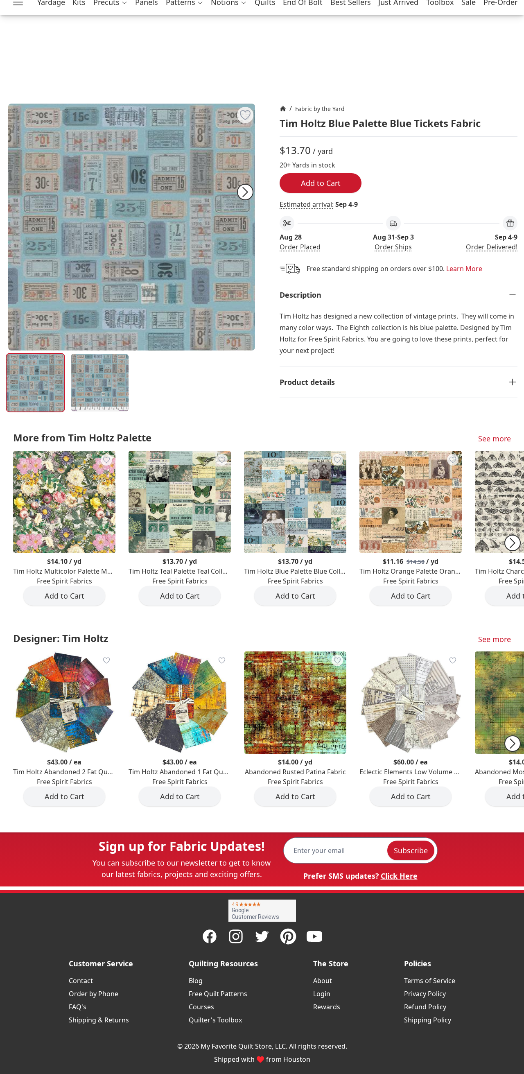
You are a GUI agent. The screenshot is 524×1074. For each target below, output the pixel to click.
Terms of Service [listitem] (429, 980)
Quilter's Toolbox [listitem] (215, 1019)
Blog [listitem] (196, 980)
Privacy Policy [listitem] (425, 993)
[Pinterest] (288, 936)
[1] (100, 383)
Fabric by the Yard (320, 109)
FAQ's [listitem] (77, 1006)
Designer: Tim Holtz (60, 638)
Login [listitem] (321, 993)
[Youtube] (314, 936)
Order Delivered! (491, 246)
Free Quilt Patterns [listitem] (218, 993)
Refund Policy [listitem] (425, 1006)
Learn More (464, 268)
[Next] (245, 192)
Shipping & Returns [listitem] (99, 1019)
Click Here (399, 876)
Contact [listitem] (81, 980)
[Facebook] (209, 936)
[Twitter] (262, 936)
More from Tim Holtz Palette (82, 437)
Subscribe (411, 850)
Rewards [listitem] (326, 1006)
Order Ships (393, 246)
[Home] (283, 108)
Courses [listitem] (201, 1006)
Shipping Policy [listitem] (427, 1019)
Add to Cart (321, 183)
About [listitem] (322, 980)
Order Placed (300, 246)
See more (494, 438)
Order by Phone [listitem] (93, 993)
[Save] (245, 115)
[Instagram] (236, 936)
